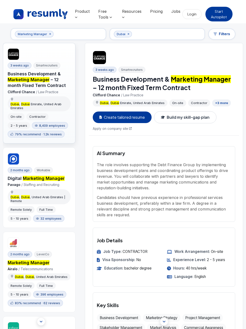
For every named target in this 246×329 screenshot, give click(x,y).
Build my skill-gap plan (188, 117)
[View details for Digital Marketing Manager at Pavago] (39, 188)
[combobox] (78, 34)
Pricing (156, 11)
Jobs (175, 11)
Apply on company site (110, 129)
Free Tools (104, 14)
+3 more (221, 103)
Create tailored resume (124, 117)
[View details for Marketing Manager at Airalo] (39, 272)
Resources (131, 11)
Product (82, 11)
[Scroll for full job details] (164, 321)
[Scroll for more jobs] (41, 321)
